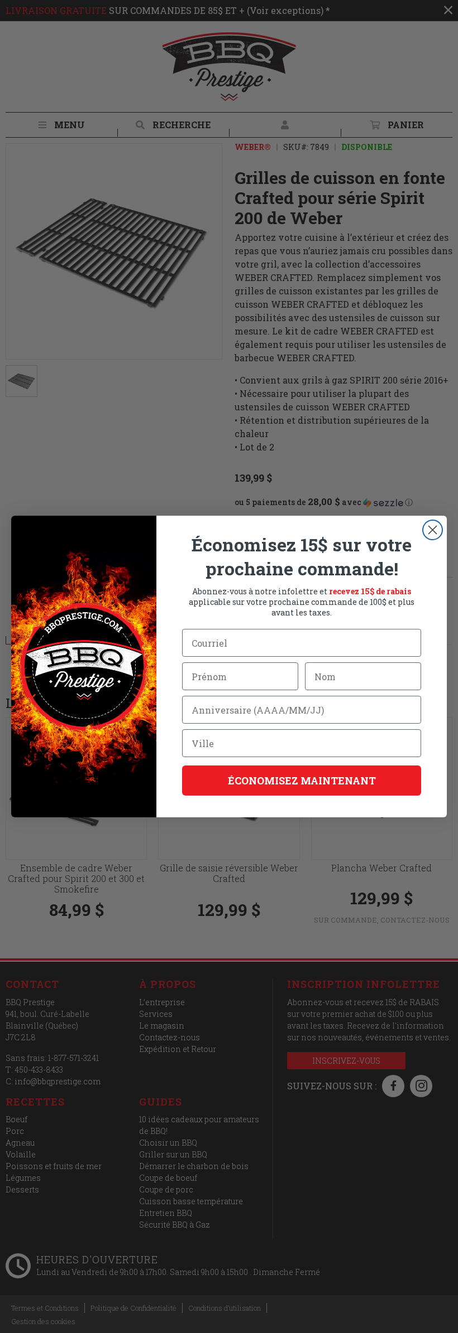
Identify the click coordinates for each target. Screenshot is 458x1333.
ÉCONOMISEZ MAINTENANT (302, 780)
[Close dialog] (432, 530)
